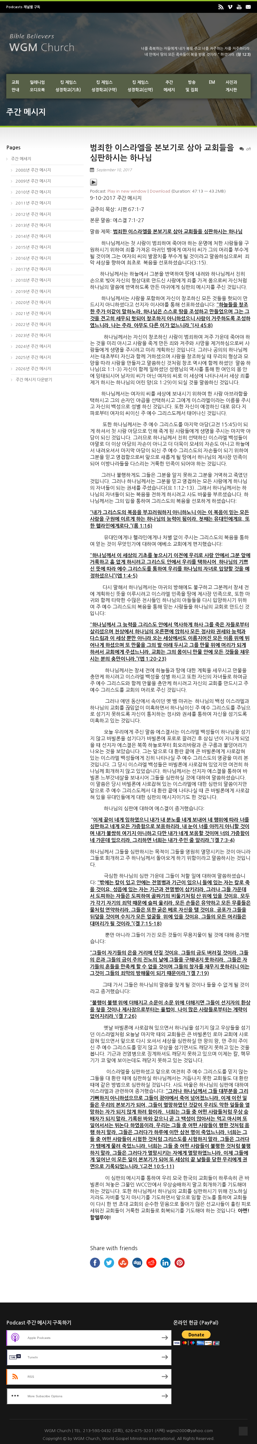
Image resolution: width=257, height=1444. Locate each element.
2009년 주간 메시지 (33, 181)
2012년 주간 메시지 (33, 214)
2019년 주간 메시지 (33, 292)
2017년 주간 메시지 (33, 269)
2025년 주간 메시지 (33, 357)
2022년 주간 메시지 (33, 324)
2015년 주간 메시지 (33, 247)
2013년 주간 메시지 (33, 225)
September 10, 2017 (114, 170)
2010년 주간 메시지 (33, 192)
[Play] (93, 185)
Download (160, 191)
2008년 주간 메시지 (33, 170)
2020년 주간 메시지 (33, 303)
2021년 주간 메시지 (33, 314)
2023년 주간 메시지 (33, 335)
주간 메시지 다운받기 (34, 380)
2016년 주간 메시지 (33, 258)
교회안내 (15, 86)
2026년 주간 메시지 (33, 369)
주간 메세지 (21, 159)
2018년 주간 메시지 (33, 280)
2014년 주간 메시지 (33, 236)
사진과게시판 (231, 86)
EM (212, 82)
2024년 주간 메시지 (33, 346)
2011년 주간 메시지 (33, 203)
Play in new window (127, 191)
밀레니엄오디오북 (37, 86)
